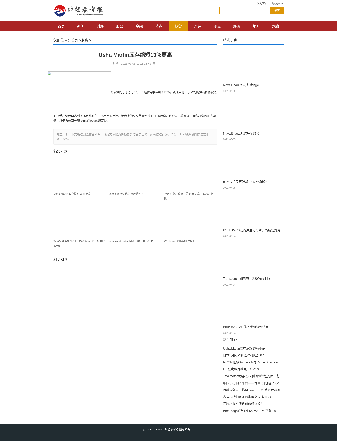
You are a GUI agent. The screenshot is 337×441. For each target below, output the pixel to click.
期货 (178, 26)
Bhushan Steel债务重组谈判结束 (246, 327)
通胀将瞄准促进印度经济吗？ (126, 193)
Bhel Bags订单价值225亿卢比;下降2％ (250, 411)
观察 (275, 26)
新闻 (80, 26)
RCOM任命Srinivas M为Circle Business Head (253, 362)
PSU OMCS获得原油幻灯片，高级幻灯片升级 (253, 230)
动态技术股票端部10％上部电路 (245, 182)
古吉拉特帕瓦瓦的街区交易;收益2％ (247, 397)
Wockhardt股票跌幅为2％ (179, 241)
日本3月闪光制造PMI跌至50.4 (243, 355)
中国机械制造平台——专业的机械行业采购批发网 (253, 383)
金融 (139, 26)
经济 (236, 26)
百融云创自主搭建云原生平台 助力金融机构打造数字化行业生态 (253, 390)
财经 (100, 26)
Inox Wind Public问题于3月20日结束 (131, 241)
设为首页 (262, 3)
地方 (256, 26)
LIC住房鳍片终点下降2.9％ (241, 369)
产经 (197, 26)
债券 (158, 26)
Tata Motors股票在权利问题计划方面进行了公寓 (253, 376)
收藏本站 (277, 3)
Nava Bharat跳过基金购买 (241, 85)
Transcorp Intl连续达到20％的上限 (246, 278)
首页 (61, 26)
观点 (217, 26)
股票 (119, 26)
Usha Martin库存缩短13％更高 (72, 193)
